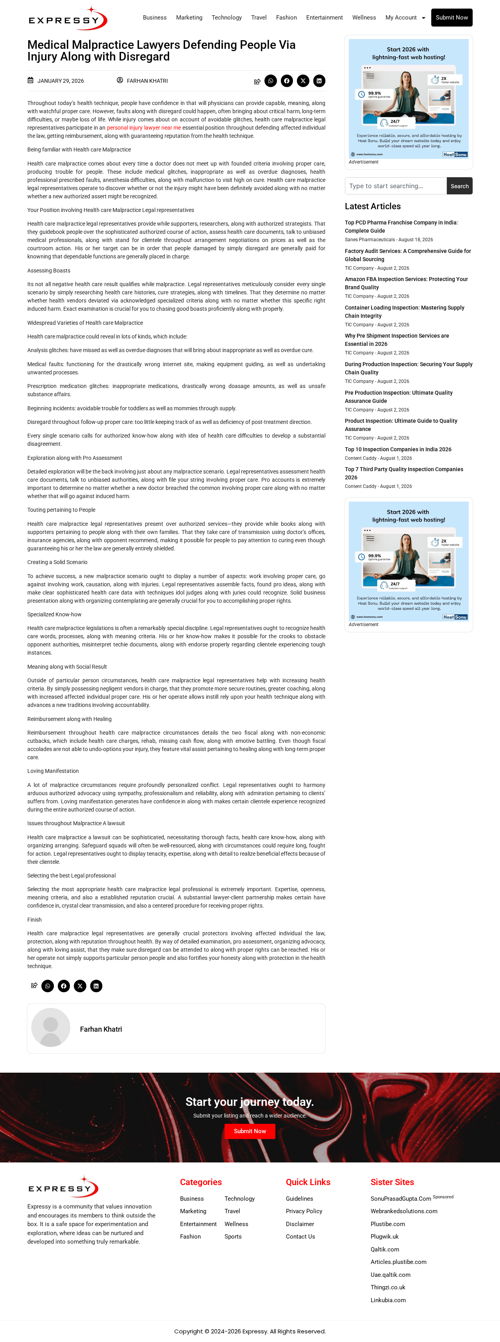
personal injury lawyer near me (144, 128)
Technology (227, 17)
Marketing (189, 17)
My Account (401, 17)
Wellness (364, 17)
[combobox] (396, 185)
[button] (270, 81)
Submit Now (452, 17)
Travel (259, 17)
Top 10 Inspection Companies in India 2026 (398, 449)
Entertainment (324, 17)
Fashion (286, 17)
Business (155, 17)
